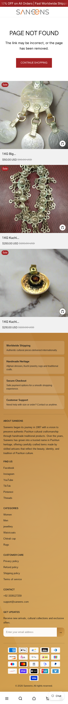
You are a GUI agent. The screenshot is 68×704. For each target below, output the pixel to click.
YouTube (8, 480)
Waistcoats (9, 532)
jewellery (8, 526)
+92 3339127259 (12, 595)
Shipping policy (11, 573)
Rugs (6, 544)
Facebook (8, 467)
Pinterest (8, 492)
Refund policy (10, 567)
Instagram (8, 474)
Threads (7, 498)
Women (7, 514)
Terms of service (12, 579)
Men (5, 520)
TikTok (7, 485)
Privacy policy (11, 561)
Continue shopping (34, 63)
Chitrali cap (9, 538)
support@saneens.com (16, 601)
